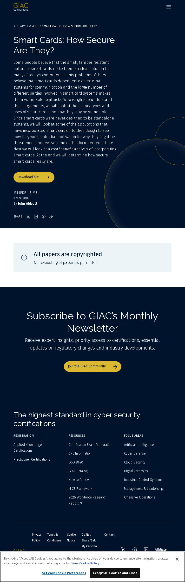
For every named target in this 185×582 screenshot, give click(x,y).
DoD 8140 (76, 462)
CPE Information (80, 453)
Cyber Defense (135, 453)
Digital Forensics (136, 471)
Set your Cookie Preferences (64, 573)
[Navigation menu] (169, 7)
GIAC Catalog (78, 471)
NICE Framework (80, 489)
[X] (123, 550)
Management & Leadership (143, 489)
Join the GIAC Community (87, 366)
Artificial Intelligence (139, 445)
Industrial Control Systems (143, 480)
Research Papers (26, 26)
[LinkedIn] (146, 550)
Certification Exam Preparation (90, 445)
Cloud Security (134, 462)
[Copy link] (51, 216)
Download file (28, 177)
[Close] (177, 559)
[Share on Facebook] (43, 216)
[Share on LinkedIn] (35, 216)
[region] (92, 566)
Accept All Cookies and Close (115, 573)
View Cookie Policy (85, 563)
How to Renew (79, 480)
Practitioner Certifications (31, 459)
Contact (109, 534)
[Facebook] (135, 550)
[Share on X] (28, 216)
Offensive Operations (139, 497)
